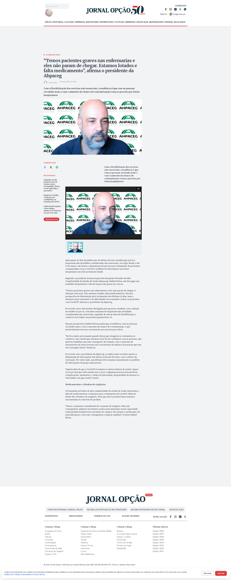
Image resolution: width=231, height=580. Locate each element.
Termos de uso (102, 516)
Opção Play (142, 22)
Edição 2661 (158, 551)
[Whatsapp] (185, 9)
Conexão (49, 539)
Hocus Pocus (87, 545)
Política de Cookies (12, 574)
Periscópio (121, 539)
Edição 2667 (158, 534)
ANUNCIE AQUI (176, 509)
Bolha (47, 534)
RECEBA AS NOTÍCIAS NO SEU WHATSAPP (107, 509)
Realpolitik (121, 548)
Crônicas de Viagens (54, 551)
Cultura (119, 22)
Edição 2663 (158, 545)
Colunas (69, 22)
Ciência (48, 537)
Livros (83, 551)
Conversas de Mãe (53, 548)
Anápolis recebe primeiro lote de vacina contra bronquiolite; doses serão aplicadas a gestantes (52, 185)
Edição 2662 (158, 548)
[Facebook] (166, 9)
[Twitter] (180, 9)
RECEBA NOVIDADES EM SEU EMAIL (148, 509)
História (84, 542)
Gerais (84, 539)
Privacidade (76, 516)
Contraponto (51, 545)
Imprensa (130, 22)
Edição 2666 (158, 537)
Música (120, 531)
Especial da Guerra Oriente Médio (96, 531)
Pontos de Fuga (124, 545)
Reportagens (156, 22)
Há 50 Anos (179, 22)
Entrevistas (106, 22)
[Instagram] (170, 9)
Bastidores (92, 22)
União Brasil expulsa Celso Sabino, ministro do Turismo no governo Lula (52, 209)
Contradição (50, 542)
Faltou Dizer (86, 534)
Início (48, 22)
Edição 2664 (158, 542)
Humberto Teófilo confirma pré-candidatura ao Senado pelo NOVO (51, 198)
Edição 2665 (158, 539)
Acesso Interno (130, 516)
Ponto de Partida (124, 542)
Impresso (80, 22)
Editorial (58, 22)
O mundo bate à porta (127, 534)
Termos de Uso (38, 574)
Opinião (168, 22)
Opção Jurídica (124, 537)
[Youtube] (175, 9)
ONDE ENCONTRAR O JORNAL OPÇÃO (65, 509)
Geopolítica (86, 537)
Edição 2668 (158, 531)
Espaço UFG (50, 554)
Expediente (51, 516)
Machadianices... (88, 554)
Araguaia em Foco (53, 531)
